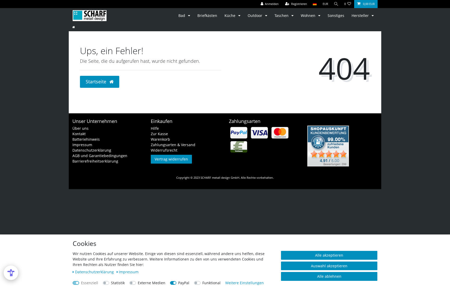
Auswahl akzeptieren (329, 265)
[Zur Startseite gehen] (73, 27)
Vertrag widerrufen (171, 159)
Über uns (80, 128)
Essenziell (89, 282)
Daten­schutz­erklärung (95, 271)
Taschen (282, 15)
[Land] (315, 4)
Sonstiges (336, 15)
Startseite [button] (97, 81)
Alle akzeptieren (329, 255)
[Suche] (336, 4)
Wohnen (308, 15)
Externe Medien (151, 282)
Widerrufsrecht (164, 150)
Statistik (118, 282)
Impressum (82, 144)
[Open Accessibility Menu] (11, 272)
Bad (182, 15)
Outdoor (255, 15)
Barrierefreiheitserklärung (95, 161)
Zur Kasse (159, 133)
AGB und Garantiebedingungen (99, 155)
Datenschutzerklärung (91, 150)
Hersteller (361, 15)
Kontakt (79, 133)
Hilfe (155, 128)
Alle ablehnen (329, 276)
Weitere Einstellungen (244, 282)
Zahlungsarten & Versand (173, 144)
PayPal (183, 282)
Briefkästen (207, 15)
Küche (230, 15)
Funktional (211, 282)
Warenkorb (160, 139)
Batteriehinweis (86, 139)
